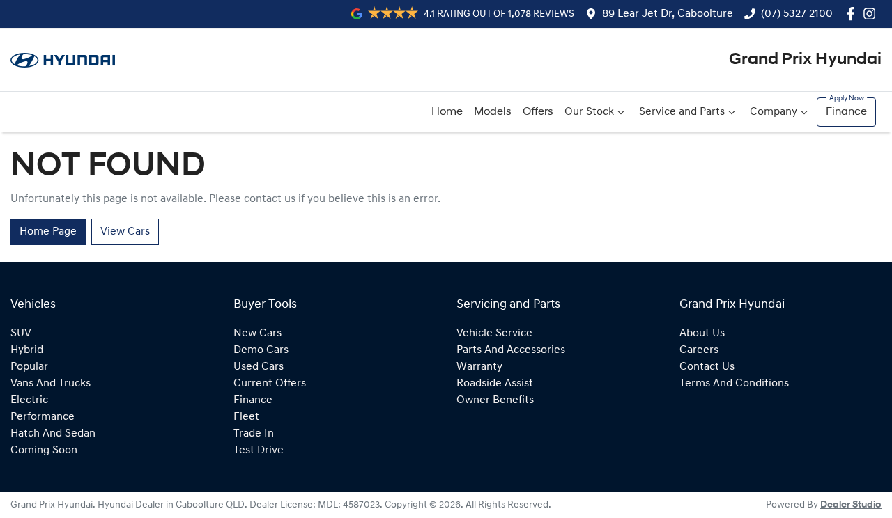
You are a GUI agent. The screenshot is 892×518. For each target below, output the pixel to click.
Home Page (48, 231)
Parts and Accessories (510, 350)
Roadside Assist (494, 383)
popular (29, 366)
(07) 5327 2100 (797, 13)
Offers (538, 112)
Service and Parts (682, 112)
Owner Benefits (495, 400)
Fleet (246, 417)
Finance (846, 112)
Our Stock (589, 112)
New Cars (257, 333)
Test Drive (258, 450)
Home (447, 112)
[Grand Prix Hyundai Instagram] (872, 13)
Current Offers (269, 383)
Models (493, 112)
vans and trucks (50, 383)
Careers (698, 350)
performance (42, 417)
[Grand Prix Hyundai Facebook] (853, 13)
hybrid (26, 350)
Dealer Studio (851, 505)
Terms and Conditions (734, 383)
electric (29, 400)
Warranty (479, 366)
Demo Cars (261, 350)
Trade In (253, 433)
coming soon (43, 450)
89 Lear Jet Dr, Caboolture (667, 13)
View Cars (125, 231)
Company (773, 112)
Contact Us (707, 366)
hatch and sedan (52, 433)
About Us (702, 333)
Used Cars (258, 366)
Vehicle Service (494, 333)
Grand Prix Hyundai (805, 60)
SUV (20, 333)
